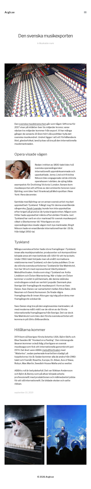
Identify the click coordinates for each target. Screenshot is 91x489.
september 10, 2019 (23, 392)
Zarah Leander (34, 208)
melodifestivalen (51, 350)
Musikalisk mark (46, 43)
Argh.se (10, 12)
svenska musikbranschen (32, 124)
